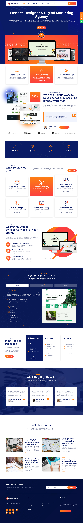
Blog (55, 3)
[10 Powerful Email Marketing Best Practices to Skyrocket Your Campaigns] (14, 445)
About (29, 3)
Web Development (65, 436)
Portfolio (49, 3)
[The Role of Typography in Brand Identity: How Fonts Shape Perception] (51, 464)
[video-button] (41, 35)
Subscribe (72, 487)
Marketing (26, 436)
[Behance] (13, 512)
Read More (16, 81)
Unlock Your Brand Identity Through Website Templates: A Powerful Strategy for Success (69, 441)
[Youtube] (7, 512)
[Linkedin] (10, 512)
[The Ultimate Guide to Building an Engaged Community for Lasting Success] (14, 464)
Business (26, 456)
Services (35, 3)
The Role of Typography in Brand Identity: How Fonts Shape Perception (69, 461)
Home (24, 3)
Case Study (41, 3)
